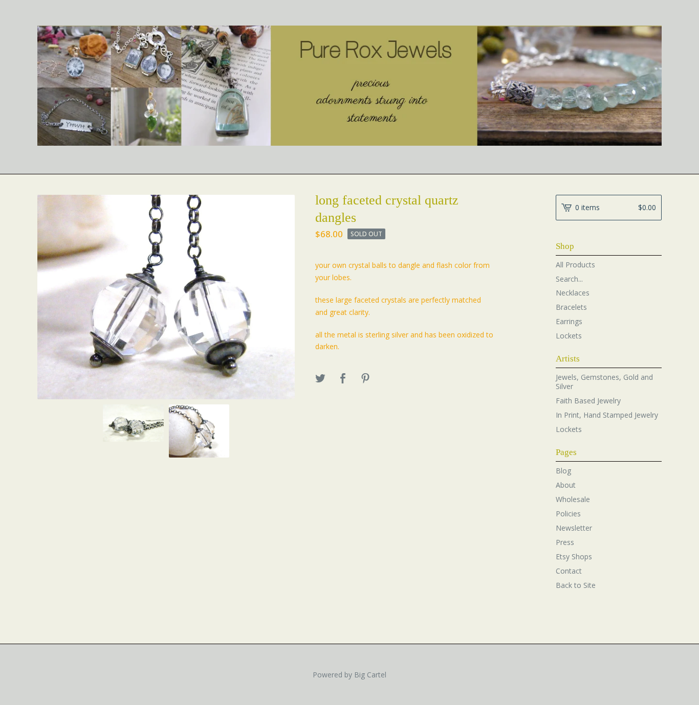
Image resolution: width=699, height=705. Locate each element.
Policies (568, 513)
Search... (569, 279)
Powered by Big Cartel (349, 674)
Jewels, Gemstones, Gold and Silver (604, 381)
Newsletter (574, 528)
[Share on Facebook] (343, 378)
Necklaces (572, 293)
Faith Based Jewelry (588, 400)
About (566, 485)
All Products (575, 264)
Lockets (569, 335)
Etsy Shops (574, 556)
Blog (563, 470)
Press (565, 542)
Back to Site (576, 585)
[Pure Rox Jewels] (349, 86)
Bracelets (571, 307)
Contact (569, 571)
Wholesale (573, 499)
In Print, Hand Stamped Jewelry (607, 415)
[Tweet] (320, 378)
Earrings (569, 321)
